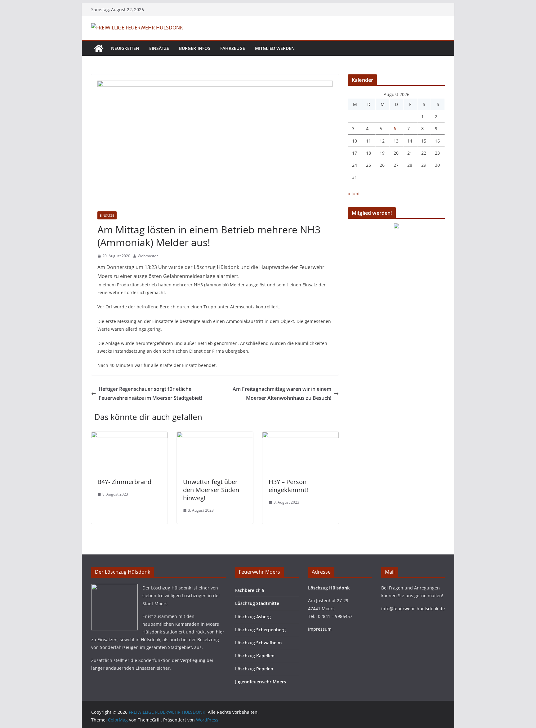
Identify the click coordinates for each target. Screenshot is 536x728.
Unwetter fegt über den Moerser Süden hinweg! (211, 490)
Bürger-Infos (194, 48)
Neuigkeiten (125, 48)
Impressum (320, 629)
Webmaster (148, 255)
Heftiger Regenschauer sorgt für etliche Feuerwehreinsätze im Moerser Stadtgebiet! (150, 393)
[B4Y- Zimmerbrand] (129, 436)
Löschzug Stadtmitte (257, 603)
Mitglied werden (275, 48)
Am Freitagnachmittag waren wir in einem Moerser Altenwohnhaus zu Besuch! (282, 393)
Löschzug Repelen (254, 669)
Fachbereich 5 (249, 590)
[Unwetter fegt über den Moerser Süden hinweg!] (215, 436)
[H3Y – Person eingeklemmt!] (300, 436)
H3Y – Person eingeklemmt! (288, 486)
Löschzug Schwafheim (258, 643)
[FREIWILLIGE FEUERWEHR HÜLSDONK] (98, 48)
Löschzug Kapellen (255, 656)
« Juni (354, 193)
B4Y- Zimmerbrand (124, 482)
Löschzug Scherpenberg (260, 630)
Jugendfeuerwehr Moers (260, 682)
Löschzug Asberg (253, 617)
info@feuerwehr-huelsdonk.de (413, 608)
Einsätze (159, 48)
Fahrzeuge (232, 48)
